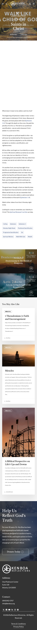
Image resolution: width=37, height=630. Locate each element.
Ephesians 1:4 (25, 197)
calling (5, 224)
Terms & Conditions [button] (18, 624)
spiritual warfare (8, 236)
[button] (3, 4)
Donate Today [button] (13, 552)
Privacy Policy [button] (18, 626)
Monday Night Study (18, 16)
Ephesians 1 (22, 224)
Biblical (18, 13)
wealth (30, 236)
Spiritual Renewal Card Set (18, 212)
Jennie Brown (9, 492)
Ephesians (13, 224)
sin (22, 232)
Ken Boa (14, 34)
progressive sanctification (10, 232)
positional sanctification (25, 228)
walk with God (20, 236)
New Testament (18, 19)
